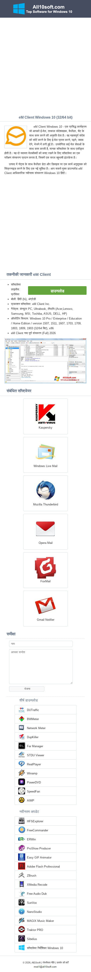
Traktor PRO (35, 930)
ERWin (31, 839)
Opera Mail (46, 543)
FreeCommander (37, 830)
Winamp (32, 773)
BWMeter (33, 719)
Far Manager (35, 746)
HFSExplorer (35, 821)
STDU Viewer (35, 755)
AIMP (30, 800)
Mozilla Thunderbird (45, 504)
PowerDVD (34, 782)
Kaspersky (45, 427)
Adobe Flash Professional (43, 866)
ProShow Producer (39, 848)
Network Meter (36, 728)
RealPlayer (34, 764)
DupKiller (32, 737)
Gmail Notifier (45, 619)
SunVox (32, 902)
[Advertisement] (45, 65)
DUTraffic (33, 710)
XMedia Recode (37, 884)
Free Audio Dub (37, 893)
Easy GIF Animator (39, 857)
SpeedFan (33, 791)
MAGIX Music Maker (40, 921)
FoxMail (45, 581)
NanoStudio (34, 911)
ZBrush (31, 875)
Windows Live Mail (45, 466)
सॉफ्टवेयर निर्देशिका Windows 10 (45, 948)
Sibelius (32, 939)
